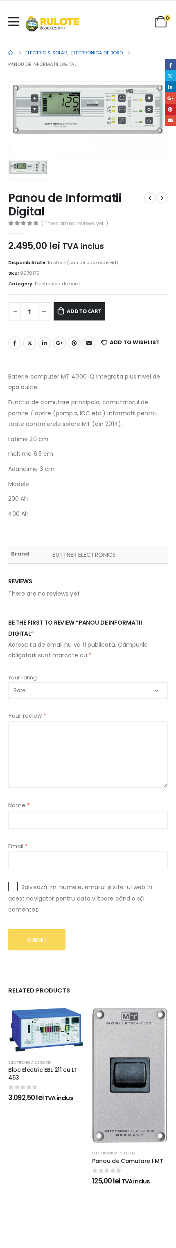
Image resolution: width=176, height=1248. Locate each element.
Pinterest (74, 343)
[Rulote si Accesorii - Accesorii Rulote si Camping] (52, 23)
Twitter (29, 343)
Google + (59, 343)
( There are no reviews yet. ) (74, 223)
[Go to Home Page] (11, 52)
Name (19, 805)
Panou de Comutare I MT (127, 1161)
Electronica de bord (57, 283)
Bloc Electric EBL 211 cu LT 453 (43, 1074)
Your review (27, 716)
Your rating (22, 677)
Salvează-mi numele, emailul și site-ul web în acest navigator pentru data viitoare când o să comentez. (80, 898)
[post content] (46, 1030)
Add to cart (84, 311)
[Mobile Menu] (15, 22)
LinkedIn (44, 343)
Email (88, 343)
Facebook (14, 343)
